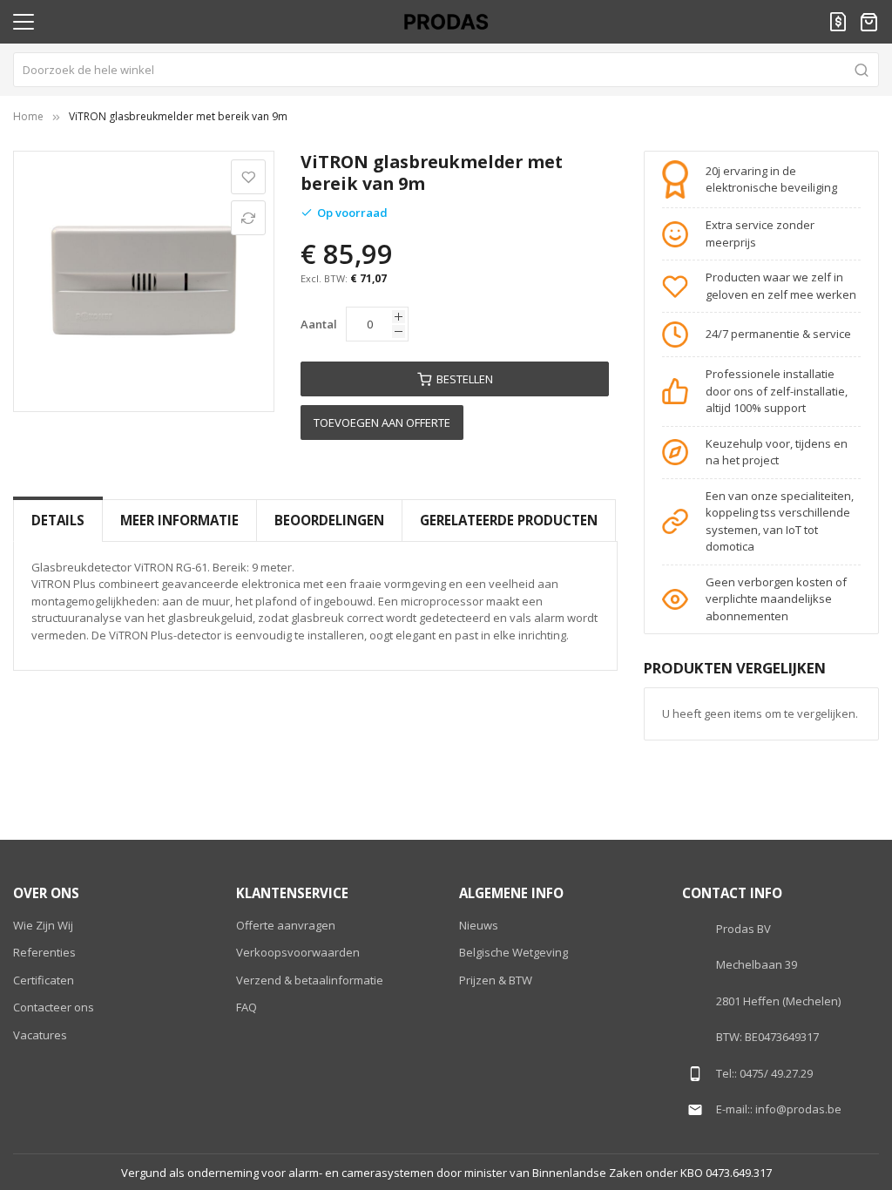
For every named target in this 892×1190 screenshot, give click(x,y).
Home (28, 116)
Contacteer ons (53, 1007)
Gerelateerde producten (509, 520)
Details (57, 520)
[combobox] (446, 69)
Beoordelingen (329, 520)
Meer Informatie (179, 520)
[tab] (58, 520)
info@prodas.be (798, 1109)
